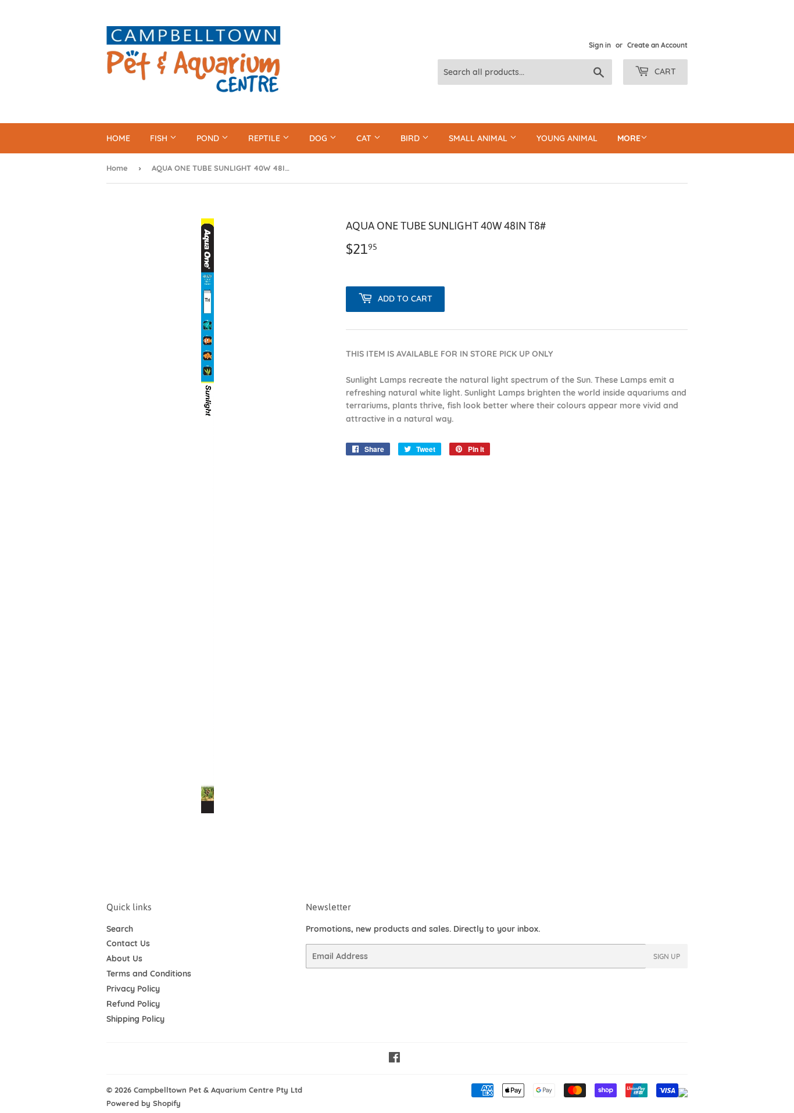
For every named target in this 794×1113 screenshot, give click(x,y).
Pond (208, 138)
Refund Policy (133, 1004)
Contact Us (128, 943)
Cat (365, 138)
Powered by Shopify (143, 1103)
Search (119, 929)
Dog (319, 138)
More (629, 138)
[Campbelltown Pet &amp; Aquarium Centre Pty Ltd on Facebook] (394, 1059)
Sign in (600, 45)
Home (118, 138)
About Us (124, 958)
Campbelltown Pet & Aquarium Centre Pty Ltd (218, 1089)
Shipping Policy (135, 1019)
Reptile (265, 138)
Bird (411, 138)
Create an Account (657, 45)
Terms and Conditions (148, 973)
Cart (664, 71)
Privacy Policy (133, 988)
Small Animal (479, 138)
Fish (160, 138)
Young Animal (567, 138)
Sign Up (666, 956)
